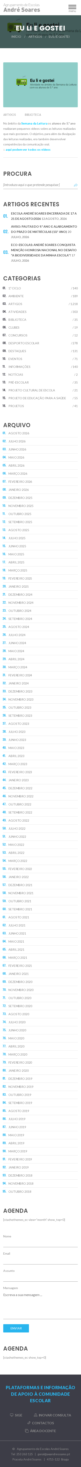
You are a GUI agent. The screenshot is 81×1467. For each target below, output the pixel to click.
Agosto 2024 (18, 627)
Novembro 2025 (20, 506)
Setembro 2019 (20, 1103)
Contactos (43, 1423)
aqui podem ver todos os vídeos (28, 149)
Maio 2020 (16, 1038)
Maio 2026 (16, 457)
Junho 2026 (17, 449)
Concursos (17, 335)
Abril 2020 (16, 1046)
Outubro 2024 (19, 610)
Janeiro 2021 (18, 974)
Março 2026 (17, 473)
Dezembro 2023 (20, 691)
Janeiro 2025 (18, 586)
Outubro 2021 (19, 901)
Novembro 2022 (20, 796)
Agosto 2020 (18, 1014)
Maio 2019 (16, 1135)
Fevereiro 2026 (20, 481)
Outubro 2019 (19, 1095)
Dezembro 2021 (20, 885)
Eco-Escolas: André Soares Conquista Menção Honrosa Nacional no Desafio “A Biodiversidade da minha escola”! (44, 250)
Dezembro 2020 (20, 982)
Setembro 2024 (20, 619)
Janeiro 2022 (18, 877)
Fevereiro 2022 (20, 869)
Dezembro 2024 (20, 594)
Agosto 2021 (18, 917)
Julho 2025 (16, 538)
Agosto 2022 (18, 820)
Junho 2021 (17, 933)
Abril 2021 (16, 949)
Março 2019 (17, 1151)
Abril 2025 (16, 562)
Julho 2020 (16, 1022)
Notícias (15, 374)
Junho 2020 (17, 1030)
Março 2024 (17, 667)
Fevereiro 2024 (20, 675)
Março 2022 (17, 861)
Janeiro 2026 (18, 489)
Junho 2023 (17, 740)
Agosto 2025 (18, 530)
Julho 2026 (16, 441)
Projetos (16, 406)
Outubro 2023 (19, 707)
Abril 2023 (16, 756)
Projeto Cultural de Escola (31, 390)
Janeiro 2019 (18, 1167)
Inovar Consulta (55, 1415)
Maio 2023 (16, 748)
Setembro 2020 (20, 1006)
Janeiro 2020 (18, 1070)
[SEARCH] (76, 184)
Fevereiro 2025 (20, 578)
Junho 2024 (17, 643)
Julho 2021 (16, 925)
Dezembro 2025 (20, 498)
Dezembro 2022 (20, 788)
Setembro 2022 (20, 812)
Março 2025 (17, 570)
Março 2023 (17, 764)
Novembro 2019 (20, 1086)
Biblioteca (33, 115)
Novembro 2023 (20, 699)
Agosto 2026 (18, 433)
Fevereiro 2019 (20, 1159)
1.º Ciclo (14, 288)
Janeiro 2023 (18, 780)
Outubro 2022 (19, 804)
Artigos (35, 36)
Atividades (17, 312)
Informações (19, 366)
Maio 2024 (16, 651)
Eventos (15, 359)
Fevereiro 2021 (20, 965)
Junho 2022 (17, 836)
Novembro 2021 (20, 893)
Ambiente (16, 296)
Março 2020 (17, 1054)
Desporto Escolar (23, 343)
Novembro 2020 (20, 990)
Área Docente (43, 1431)
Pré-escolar (18, 382)
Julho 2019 (16, 1119)
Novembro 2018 (20, 1183)
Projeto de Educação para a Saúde (37, 398)
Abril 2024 (16, 659)
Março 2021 (17, 957)
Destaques (17, 351)
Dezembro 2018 (20, 1175)
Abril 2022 (16, 853)
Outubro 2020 (19, 998)
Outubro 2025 (19, 514)
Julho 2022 (16, 828)
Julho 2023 (16, 732)
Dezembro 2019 (20, 1078)
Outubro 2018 (19, 1191)
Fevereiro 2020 (20, 1062)
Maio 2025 (16, 554)
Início (16, 36)
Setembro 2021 (20, 909)
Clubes (13, 327)
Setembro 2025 (20, 522)
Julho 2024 (16, 635)
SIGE (18, 1415)
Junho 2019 (17, 1127)
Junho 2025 (17, 546)
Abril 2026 (16, 465)
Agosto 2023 (18, 723)
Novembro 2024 (20, 602)
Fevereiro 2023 (20, 772)
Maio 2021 (16, 941)
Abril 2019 (16, 1143)
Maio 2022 (16, 844)
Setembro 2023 (20, 715)
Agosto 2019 (18, 1111)
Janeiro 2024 (18, 683)
